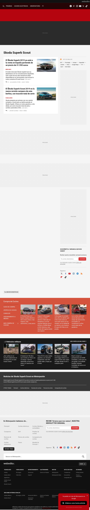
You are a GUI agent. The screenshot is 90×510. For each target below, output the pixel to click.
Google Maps (75, 64)
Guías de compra (9, 307)
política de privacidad (67, 431)
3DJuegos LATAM (20, 495)
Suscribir (82, 259)
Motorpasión (55, 472)
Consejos (7, 313)
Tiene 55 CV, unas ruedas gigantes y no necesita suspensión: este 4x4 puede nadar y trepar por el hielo (45, 359)
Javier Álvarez (13, 110)
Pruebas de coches (35, 432)
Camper (75, 62)
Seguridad (81, 62)
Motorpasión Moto (56, 475)
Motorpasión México (55, 496)
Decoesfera (67, 475)
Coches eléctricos (24, 388)
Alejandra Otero (15, 82)
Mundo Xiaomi (7, 484)
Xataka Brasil (7, 498)
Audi (61, 66)
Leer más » (28, 79)
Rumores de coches (36, 388)
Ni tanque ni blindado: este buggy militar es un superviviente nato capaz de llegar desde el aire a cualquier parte (62, 359)
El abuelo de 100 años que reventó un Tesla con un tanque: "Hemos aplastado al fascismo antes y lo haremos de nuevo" (28, 360)
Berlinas (8, 69)
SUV (19, 431)
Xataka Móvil (7, 475)
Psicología (67, 62)
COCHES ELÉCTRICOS (21, 6)
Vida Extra (18, 475)
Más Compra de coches (9, 324)
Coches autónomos (7, 443)
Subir (81, 464)
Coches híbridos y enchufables (37, 427)
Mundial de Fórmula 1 (35, 443)
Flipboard (61, 276)
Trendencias (67, 472)
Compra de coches (11, 301)
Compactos (7, 431)
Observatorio (35, 6)
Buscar (83, 456)
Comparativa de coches (60, 388)
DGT (61, 62)
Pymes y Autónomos (79, 475)
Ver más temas (8, 449)
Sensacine (30, 472)
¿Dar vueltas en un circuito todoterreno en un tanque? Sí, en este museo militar (10, 358)
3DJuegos (18, 472)
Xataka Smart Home (7, 480)
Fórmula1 (16, 388)
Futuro (20, 442)
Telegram (71, 6)
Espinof (30, 475)
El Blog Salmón (79, 472)
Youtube (80, 6)
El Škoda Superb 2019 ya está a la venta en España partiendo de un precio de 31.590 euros (19, 62)
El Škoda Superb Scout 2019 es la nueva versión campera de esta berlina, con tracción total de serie (20, 91)
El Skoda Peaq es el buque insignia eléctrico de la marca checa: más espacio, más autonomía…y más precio (28, 319)
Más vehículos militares (77, 341)
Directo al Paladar (44, 472)
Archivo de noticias (12, 292)
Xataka (6, 472)
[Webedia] (86, 1)
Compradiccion (68, 477)
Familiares (9, 98)
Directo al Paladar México (44, 496)
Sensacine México (32, 495)
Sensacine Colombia (30, 498)
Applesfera (6, 477)
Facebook (74, 6)
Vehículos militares (14, 342)
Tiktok (86, 6)
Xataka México (7, 495)
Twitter (83, 6)
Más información (47, 508)
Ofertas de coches (10, 310)
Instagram (77, 6)
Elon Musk (67, 66)
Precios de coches (48, 388)
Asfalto (62, 64)
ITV (82, 64)
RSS (81, 273)
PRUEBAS (9, 6)
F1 (43, 6)
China (68, 64)
